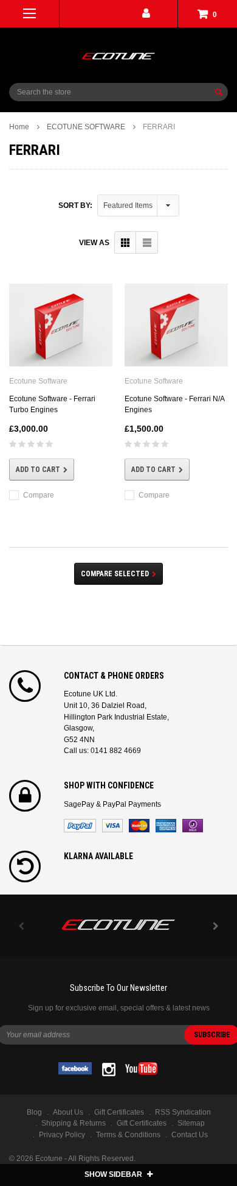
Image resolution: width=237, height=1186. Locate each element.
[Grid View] (125, 242)
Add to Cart (38, 469)
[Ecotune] (118, 923)
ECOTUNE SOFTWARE (86, 127)
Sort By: (75, 205)
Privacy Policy (62, 1135)
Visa (112, 825)
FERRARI (159, 127)
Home (19, 127)
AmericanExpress (166, 825)
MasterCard (139, 825)
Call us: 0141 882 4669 (102, 750)
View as (94, 242)
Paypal (80, 825)
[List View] (146, 242)
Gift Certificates (142, 1123)
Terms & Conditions (128, 1135)
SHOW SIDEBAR (114, 1174)
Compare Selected (115, 574)
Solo (192, 825)
